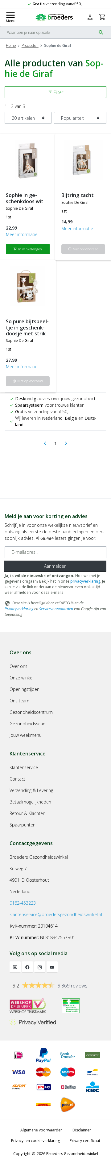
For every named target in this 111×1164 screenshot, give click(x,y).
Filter (55, 92)
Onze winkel (21, 678)
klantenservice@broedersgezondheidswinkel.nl (56, 914)
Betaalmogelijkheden (30, 802)
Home (11, 45)
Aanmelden (55, 566)
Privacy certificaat (85, 1140)
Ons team (19, 701)
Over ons (18, 666)
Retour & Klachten (27, 813)
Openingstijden (24, 689)
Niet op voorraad (83, 249)
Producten (30, 45)
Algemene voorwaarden (41, 1130)
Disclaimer (81, 1130)
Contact (17, 779)
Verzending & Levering (31, 790)
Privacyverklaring (19, 608)
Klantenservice (24, 767)
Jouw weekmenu (26, 735)
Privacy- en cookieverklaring (35, 1140)
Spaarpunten (22, 825)
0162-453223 (23, 903)
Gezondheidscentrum (31, 712)
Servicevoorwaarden (56, 608)
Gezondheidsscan (27, 724)
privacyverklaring (85, 581)
